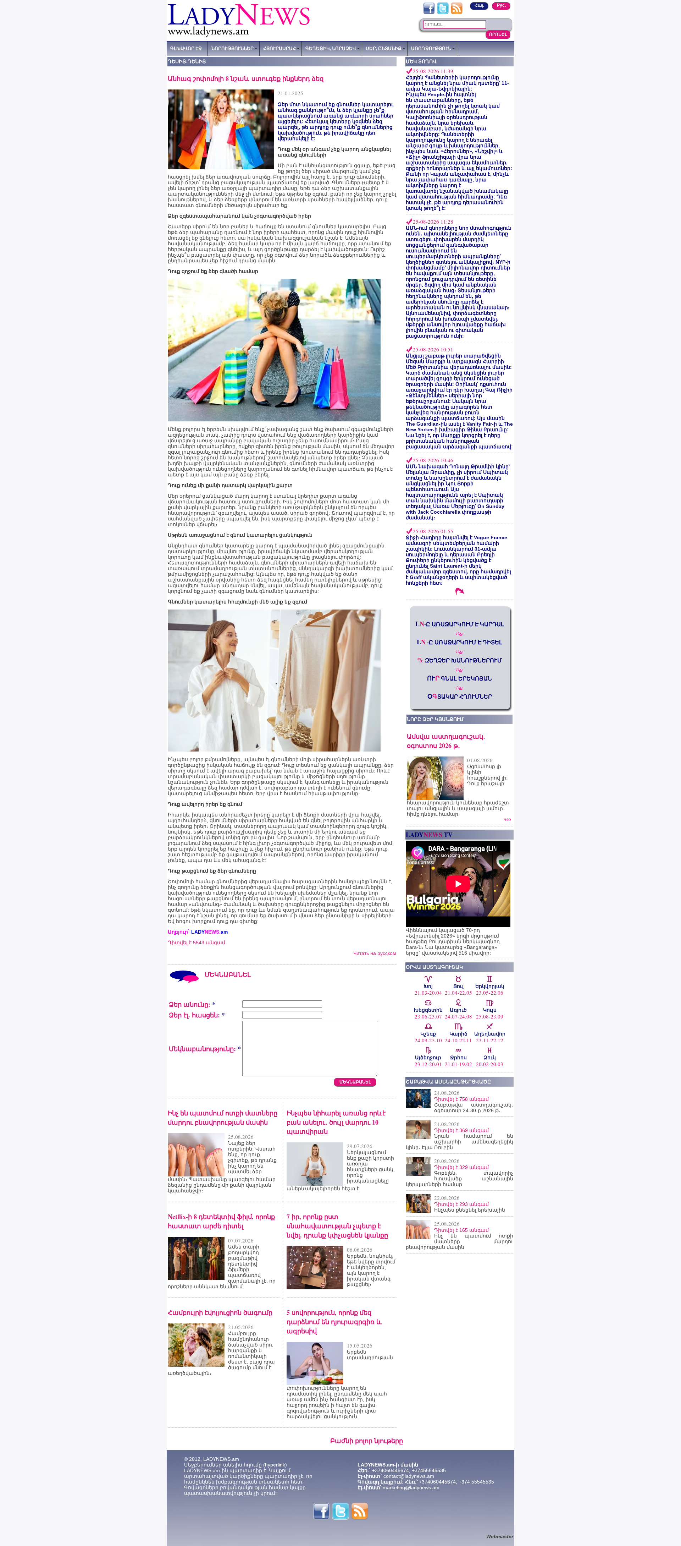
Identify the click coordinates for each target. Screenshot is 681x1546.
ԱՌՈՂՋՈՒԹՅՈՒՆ (431, 48)
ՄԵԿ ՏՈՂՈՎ (421, 61)
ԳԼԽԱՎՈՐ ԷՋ (186, 48)
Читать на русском (374, 953)
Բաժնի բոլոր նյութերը (366, 1440)
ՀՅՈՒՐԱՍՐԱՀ (279, 48)
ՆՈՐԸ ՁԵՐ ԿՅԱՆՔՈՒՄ (435, 719)
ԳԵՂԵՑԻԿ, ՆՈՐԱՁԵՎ (330, 48)
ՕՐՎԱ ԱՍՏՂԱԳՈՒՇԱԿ (434, 967)
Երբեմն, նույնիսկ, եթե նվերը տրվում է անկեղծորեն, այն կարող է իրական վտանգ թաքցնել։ (371, 1270)
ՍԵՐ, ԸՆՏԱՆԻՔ (384, 48)
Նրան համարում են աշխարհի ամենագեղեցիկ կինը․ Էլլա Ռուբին (459, 1141)
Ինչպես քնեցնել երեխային (469, 1210)
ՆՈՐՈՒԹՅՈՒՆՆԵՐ (232, 48)
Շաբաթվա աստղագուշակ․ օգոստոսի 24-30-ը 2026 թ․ (473, 1107)
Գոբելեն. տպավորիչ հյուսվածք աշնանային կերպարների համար (459, 1178)
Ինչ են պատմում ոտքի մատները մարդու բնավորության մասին (459, 1241)
